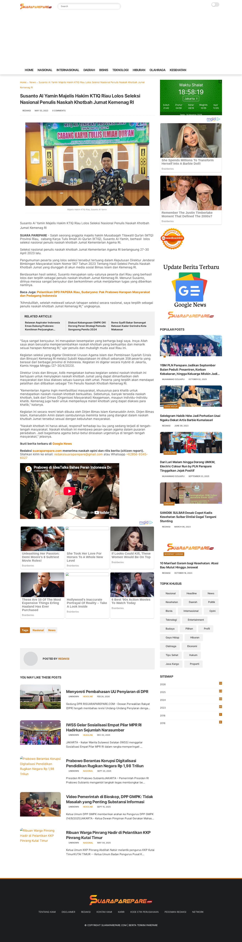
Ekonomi (192, 646)
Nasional (38, 630)
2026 (191, 684)
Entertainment (196, 619)
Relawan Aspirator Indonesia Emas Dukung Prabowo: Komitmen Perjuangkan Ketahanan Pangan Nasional (42, 326)
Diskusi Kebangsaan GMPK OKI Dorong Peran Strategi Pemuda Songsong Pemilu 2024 (87, 326)
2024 (191, 699)
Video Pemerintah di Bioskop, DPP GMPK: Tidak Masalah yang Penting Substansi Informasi (109, 799)
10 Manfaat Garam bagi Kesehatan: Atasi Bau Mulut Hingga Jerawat (189, 565)
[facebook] (194, 70)
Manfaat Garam (174, 554)
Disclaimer (68, 911)
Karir (121, 911)
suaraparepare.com (47, 450)
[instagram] (216, 70)
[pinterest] (211, 70)
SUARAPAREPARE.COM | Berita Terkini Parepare (129, 925)
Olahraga (171, 646)
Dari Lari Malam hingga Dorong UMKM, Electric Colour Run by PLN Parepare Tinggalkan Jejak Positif (187, 466)
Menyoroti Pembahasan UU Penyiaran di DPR (107, 691)
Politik (211, 602)
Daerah (169, 503)
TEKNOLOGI (120, 70)
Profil (207, 628)
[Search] (117, 6)
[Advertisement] (121, 39)
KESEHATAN (178, 70)
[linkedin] (51, 640)
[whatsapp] (205, 70)
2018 (190, 715)
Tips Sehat (172, 655)
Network (198, 911)
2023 (191, 707)
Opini (212, 611)
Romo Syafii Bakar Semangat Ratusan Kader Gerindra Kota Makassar (128, 326)
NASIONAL (45, 70)
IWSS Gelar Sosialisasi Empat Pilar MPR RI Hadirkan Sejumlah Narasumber (104, 727)
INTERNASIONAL (68, 70)
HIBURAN (139, 70)
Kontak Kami (104, 911)
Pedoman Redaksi (175, 911)
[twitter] (199, 70)
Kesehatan (172, 602)
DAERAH (89, 70)
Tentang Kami (47, 911)
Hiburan (194, 637)
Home (23, 82)
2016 (190, 723)
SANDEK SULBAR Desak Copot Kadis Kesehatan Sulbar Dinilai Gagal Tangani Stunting (188, 517)
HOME (29, 70)
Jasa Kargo (172, 663)
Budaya (170, 628)
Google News (62, 443)
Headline (88, 696)
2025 (191, 692)
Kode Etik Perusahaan (144, 911)
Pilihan (189, 628)
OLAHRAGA (157, 70)
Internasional (191, 611)
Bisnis (169, 611)
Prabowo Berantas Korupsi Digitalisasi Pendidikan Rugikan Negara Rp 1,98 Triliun (105, 763)
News (32, 82)
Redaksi (86, 911)
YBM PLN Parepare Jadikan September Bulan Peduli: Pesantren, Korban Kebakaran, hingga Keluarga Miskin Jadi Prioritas (188, 370)
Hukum (193, 655)
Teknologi (171, 619)
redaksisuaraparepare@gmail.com (78, 454)
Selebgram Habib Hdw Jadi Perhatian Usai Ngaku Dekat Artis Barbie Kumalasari (190, 418)
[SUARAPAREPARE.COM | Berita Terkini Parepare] (36, 8)
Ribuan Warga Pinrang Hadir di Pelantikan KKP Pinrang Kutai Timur (108, 835)
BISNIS (103, 70)
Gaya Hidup (171, 406)
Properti (194, 663)
